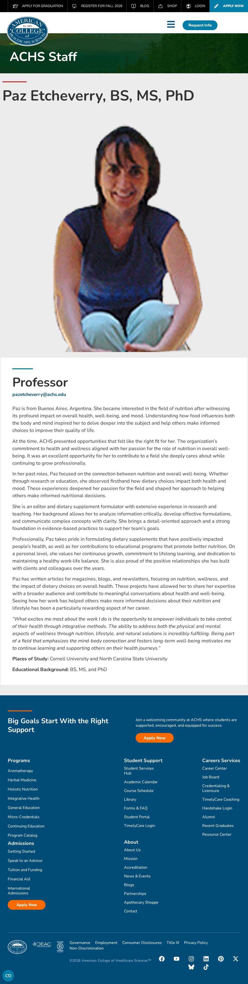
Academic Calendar (141, 782)
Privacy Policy (196, 942)
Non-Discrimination (87, 948)
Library (130, 799)
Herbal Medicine (22, 780)
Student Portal (137, 817)
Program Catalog (22, 835)
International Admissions (19, 891)
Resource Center (217, 834)
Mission (131, 858)
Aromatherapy (20, 771)
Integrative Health (23, 798)
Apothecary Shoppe (141, 902)
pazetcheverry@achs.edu (39, 394)
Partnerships (135, 893)
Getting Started (21, 851)
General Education (24, 807)
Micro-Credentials (23, 817)
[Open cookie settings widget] (8, 976)
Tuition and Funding (25, 870)
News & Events (137, 876)
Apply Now (26, 905)
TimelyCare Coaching (220, 799)
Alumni (208, 817)
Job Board (210, 777)
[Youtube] (176, 959)
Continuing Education (26, 826)
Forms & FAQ (135, 808)
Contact (130, 911)
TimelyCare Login (139, 825)
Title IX (173, 942)
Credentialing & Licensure (216, 788)
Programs (19, 760)
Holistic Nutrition (23, 789)
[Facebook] (162, 959)
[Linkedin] (206, 959)
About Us (132, 850)
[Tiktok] (206, 967)
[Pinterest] (221, 959)
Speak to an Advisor (25, 860)
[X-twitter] (236, 959)
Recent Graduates (218, 825)
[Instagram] (191, 959)
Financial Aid (19, 879)
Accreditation (135, 867)
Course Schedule (139, 790)
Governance (80, 942)
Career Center (214, 768)
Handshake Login (217, 808)
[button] (171, 24)
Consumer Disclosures (142, 942)
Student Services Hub (139, 771)
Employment (106, 942)
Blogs (129, 885)
